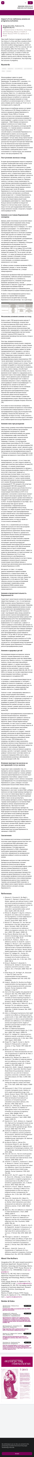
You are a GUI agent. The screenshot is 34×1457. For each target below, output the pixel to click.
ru (25, 2)
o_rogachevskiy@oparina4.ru (13, 1297)
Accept (17, 1453)
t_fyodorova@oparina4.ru (24, 1283)
